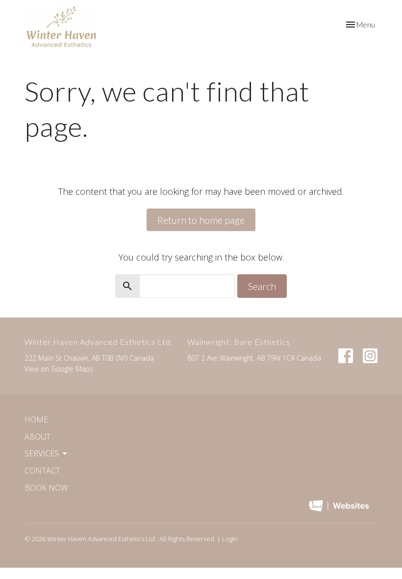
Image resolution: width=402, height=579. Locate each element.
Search (262, 286)
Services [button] (42, 453)
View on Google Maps (59, 368)
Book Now (46, 487)
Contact (42, 470)
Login (230, 538)
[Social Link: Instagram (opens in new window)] (370, 355)
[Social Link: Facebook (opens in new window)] (345, 355)
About (37, 436)
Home (36, 419)
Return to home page (201, 220)
